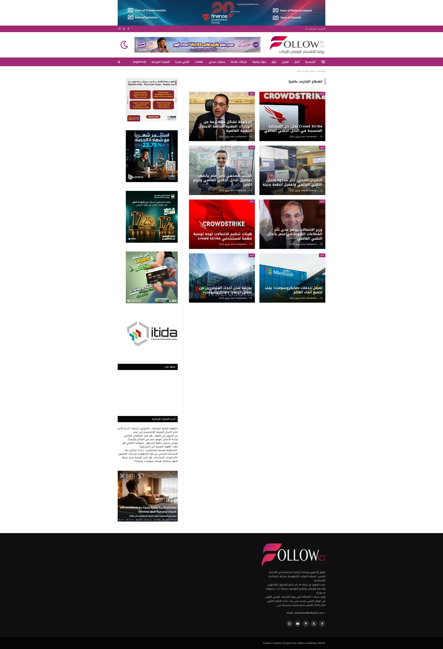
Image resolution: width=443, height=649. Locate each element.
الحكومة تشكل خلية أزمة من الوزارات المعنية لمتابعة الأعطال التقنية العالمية (225, 126)
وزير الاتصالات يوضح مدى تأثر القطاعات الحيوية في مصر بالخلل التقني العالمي (294, 234)
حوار (274, 61)
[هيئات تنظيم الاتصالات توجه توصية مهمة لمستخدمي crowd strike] (222, 224)
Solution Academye (307, 643)
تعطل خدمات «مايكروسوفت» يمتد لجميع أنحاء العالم (293, 290)
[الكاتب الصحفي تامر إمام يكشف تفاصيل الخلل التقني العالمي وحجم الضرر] (222, 170)
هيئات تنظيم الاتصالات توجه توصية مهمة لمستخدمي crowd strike (222, 236)
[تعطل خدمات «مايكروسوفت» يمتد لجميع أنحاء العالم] (292, 278)
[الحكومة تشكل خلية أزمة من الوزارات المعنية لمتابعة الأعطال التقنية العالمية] (222, 116)
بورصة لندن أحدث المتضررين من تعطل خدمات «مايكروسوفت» (225, 290)
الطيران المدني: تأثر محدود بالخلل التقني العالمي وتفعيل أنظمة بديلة (292, 182)
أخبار (297, 61)
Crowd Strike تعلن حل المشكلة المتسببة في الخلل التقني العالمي (293, 128)
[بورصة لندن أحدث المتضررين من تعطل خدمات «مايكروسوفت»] (222, 278)
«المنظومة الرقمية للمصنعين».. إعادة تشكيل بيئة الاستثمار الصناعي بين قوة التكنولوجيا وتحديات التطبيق (148, 452)
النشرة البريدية (160, 61)
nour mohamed (308, 137)
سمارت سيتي (217, 61)
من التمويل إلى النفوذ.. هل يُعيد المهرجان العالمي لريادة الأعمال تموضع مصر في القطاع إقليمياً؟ (151, 437)
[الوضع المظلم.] (124, 44)
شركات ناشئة (239, 61)
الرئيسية (310, 61)
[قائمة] (323, 62)
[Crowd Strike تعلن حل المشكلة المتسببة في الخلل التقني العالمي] (292, 116)
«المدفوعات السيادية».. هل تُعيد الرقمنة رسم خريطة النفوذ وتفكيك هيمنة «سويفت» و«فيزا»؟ (150, 459)
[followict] (295, 45)
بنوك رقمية (259, 61)
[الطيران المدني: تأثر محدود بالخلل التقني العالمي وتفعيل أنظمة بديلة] (292, 170)
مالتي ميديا (182, 61)
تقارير (285, 61)
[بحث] (119, 62)
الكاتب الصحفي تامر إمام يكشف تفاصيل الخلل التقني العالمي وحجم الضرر (222, 180)
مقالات (199, 61)
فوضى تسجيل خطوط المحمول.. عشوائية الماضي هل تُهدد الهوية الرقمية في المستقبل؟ (150, 445)
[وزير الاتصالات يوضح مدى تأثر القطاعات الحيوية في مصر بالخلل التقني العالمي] (292, 224)
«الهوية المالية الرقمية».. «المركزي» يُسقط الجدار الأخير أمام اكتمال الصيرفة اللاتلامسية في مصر (148, 430)
